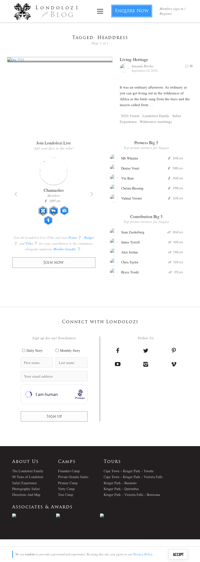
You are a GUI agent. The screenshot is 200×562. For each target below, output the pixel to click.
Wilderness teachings (156, 121)
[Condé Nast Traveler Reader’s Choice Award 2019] (34, 515)
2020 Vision (130, 115)
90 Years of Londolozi (27, 476)
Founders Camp (69, 471)
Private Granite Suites (73, 476)
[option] (53, 193)
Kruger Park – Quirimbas (121, 488)
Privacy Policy (142, 554)
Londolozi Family (155, 115)
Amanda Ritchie (142, 66)
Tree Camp (65, 494)
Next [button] (91, 194)
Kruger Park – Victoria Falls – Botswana (132, 494)
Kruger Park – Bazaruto (120, 483)
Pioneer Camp (68, 483)
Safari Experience (24, 483)
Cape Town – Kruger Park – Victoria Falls (133, 476)
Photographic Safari (26, 488)
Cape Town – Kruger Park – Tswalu (128, 471)
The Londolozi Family (27, 471)
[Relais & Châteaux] (122, 515)
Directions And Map (26, 494)
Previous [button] (16, 194)
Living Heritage (134, 59)
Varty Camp (66, 488)
